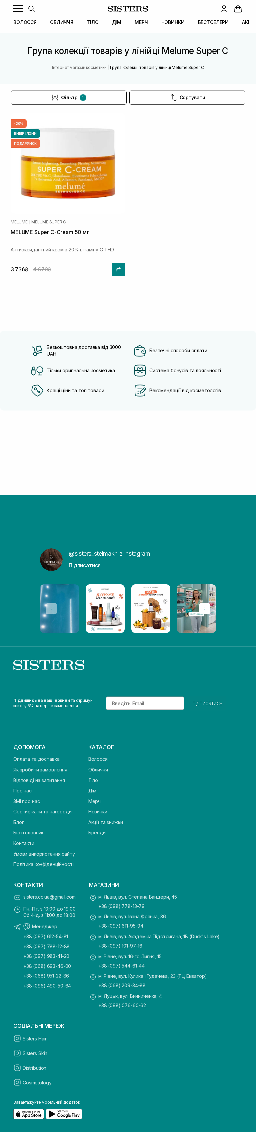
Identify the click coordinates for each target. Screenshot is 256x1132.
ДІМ (117, 22)
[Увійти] (224, 8)
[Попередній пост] (51, 608)
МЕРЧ (141, 22)
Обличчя (98, 769)
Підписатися (85, 565)
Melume (19, 222)
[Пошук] (31, 8)
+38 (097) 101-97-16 (120, 946)
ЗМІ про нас (26, 801)
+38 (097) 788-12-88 (46, 946)
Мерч (94, 801)
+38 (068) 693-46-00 (47, 966)
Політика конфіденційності (43, 864)
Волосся (98, 759)
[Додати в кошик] (118, 269)
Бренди (97, 832)
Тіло (93, 780)
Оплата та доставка (36, 759)
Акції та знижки (105, 822)
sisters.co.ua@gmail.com (49, 897)
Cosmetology (37, 1082)
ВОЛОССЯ (25, 22)
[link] (238, 8)
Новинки (97, 811)
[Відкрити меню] (18, 8)
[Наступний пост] (204, 608)
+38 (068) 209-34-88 (122, 985)
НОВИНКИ (173, 22)
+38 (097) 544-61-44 (121, 966)
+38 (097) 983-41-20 (46, 956)
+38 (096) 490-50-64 (47, 986)
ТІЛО (92, 22)
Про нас (22, 790)
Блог (18, 822)
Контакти (23, 843)
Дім (92, 790)
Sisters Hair (35, 1038)
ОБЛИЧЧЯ (61, 22)
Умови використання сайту (44, 854)
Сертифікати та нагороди (42, 811)
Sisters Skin (35, 1053)
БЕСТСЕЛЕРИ (213, 22)
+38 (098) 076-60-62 (122, 1005)
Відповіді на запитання (39, 780)
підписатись (207, 703)
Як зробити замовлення (40, 769)
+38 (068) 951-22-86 (46, 976)
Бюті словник (28, 832)
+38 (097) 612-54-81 (45, 936)
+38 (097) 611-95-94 (120, 926)
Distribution (34, 1068)
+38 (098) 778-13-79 (121, 906)
